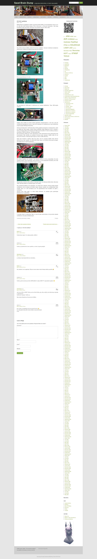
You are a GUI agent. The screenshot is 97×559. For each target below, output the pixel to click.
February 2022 (67, 203)
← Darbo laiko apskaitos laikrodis (24, 224)
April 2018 (67, 270)
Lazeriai (66, 75)
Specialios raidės (68, 115)
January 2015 (67, 326)
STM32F (75, 53)
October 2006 (67, 470)
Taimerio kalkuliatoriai (70, 113)
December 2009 (68, 415)
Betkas (29, 218)
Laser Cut (66, 74)
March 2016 (67, 306)
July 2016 (66, 300)
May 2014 (66, 338)
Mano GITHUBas (68, 506)
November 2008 (68, 433)
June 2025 (67, 145)
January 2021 (67, 222)
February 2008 (67, 446)
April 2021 (67, 218)
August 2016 (67, 299)
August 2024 (67, 160)
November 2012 (68, 364)
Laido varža (68, 105)
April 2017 (67, 287)
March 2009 (67, 428)
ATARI (71, 36)
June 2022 (67, 197)
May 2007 (66, 459)
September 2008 (68, 436)
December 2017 (68, 276)
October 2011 (67, 383)
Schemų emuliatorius (69, 519)
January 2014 (67, 344)
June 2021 (67, 215)
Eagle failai (36, 17)
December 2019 (68, 241)
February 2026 (67, 134)
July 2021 (66, 213)
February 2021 (67, 221)
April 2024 (67, 166)
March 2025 (67, 150)
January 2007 (67, 465)
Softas (66, 509)
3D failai (29, 17)
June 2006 (67, 475)
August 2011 (67, 386)
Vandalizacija (67, 80)
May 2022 (66, 199)
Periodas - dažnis (69, 106)
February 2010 (67, 412)
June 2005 (67, 493)
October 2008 (67, 435)
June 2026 (67, 128)
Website (18, 348)
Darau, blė (67, 516)
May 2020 (66, 234)
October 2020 (67, 226)
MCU (66, 78)
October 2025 (67, 140)
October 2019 (67, 244)
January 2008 (67, 448)
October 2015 (67, 313)
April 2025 (67, 148)
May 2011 (66, 390)
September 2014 (68, 332)
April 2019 (67, 252)
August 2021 (67, 212)
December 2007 (68, 449)
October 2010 (67, 400)
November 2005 (68, 485)
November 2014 (68, 329)
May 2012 (66, 373)
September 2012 (68, 367)
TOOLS (66, 56)
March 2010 (67, 410)
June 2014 (67, 336)
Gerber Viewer (67, 92)
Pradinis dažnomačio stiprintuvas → (50, 224)
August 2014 (67, 334)
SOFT (66, 53)
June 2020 (67, 232)
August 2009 (67, 420)
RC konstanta (68, 107)
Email (18, 344)
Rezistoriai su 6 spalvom (70, 112)
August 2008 (67, 438)
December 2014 (68, 328)
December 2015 (68, 310)
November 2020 (68, 225)
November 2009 (68, 416)
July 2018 (66, 265)
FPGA (66, 45)
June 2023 (67, 180)
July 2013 (66, 352)
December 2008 (68, 432)
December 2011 (68, 380)
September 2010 (68, 402)
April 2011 (67, 391)
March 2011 (67, 393)
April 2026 (67, 131)
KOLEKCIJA (75, 45)
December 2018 (68, 258)
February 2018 (67, 273)
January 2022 (67, 205)
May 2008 (66, 442)
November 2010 (68, 399)
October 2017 (67, 279)
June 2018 (67, 267)
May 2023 (66, 182)
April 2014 (67, 339)
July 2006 (66, 474)
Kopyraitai (45, 548)
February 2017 (67, 290)
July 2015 (66, 318)
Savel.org (66, 507)
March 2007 (67, 462)
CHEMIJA (71, 39)
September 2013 (68, 349)
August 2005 (67, 490)
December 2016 (68, 293)
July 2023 (66, 179)
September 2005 (68, 488)
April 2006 (67, 478)
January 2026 (67, 135)
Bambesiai (67, 65)
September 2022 (68, 193)
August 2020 (67, 229)
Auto (75, 36)
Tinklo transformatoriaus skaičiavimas (72, 116)
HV (69, 45)
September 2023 (68, 176)
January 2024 (67, 170)
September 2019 (68, 245)
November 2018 (68, 260)
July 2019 (66, 248)
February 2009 (67, 429)
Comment (19, 325)
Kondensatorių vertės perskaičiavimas (72, 96)
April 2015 (67, 322)
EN (67, 17)
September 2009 (68, 419)
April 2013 (67, 357)
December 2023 (68, 171)
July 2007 (66, 457)
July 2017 (66, 283)
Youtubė (66, 510)
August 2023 (67, 177)
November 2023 (68, 173)
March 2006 (67, 480)
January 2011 (67, 396)
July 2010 (66, 404)
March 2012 (67, 375)
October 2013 (67, 348)
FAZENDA (67, 42)
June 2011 (67, 389)
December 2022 (68, 189)
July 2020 (66, 231)
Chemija (66, 68)
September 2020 (68, 228)
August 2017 (67, 281)
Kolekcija (56, 17)
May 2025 (66, 147)
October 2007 (67, 452)
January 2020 (67, 239)
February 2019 (67, 255)
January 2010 (67, 413)
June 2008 (67, 441)
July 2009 (66, 422)
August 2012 (67, 368)
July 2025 (66, 144)
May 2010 (66, 407)
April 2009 (67, 426)
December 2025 (68, 137)
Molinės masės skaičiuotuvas (70, 97)
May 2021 (66, 216)
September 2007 (68, 454)
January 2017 (67, 292)
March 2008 (67, 445)
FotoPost (74, 42)
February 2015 (67, 325)
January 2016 (67, 309)
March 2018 (67, 271)
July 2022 (66, 196)
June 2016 (67, 302)
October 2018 (67, 261)
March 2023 (67, 184)
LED (70, 48)
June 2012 (67, 371)
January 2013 (67, 361)
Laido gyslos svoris (69, 103)
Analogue (66, 62)
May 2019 (66, 251)
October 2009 (67, 417)
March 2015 (67, 323)
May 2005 (66, 494)
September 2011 (68, 384)
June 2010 (67, 406)
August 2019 (67, 247)
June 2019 (67, 250)
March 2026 (67, 132)
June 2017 (67, 284)
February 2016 (67, 307)
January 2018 (67, 274)
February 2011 (67, 394)
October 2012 (67, 365)
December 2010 (68, 397)
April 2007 (67, 461)
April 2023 (67, 183)
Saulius (18, 231)
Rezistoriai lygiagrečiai (70, 109)
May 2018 (66, 268)
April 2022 (67, 200)
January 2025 (67, 153)
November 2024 (68, 155)
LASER (66, 48)
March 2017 (67, 289)
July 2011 (66, 387)
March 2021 (67, 219)
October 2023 (67, 174)
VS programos (67, 118)
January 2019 (67, 257)
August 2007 (67, 455)
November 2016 (68, 294)
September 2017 (68, 280)
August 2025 (67, 142)
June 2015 (67, 319)
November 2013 (68, 347)
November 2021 (68, 208)
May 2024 (66, 164)
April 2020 (67, 235)
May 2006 (66, 477)
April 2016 (67, 305)
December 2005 (68, 484)
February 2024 (67, 168)
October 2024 (67, 157)
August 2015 (67, 316)
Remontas (76, 50)
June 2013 (67, 354)
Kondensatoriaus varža (69, 94)
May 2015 (66, 320)
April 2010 (67, 409)
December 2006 (68, 467)
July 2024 (66, 161)
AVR (65, 39)
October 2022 (67, 192)
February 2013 (67, 360)
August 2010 (67, 403)
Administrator (24, 218)
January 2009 (67, 430)
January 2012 (67, 378)
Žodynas (49, 17)
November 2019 (68, 242)
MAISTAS (74, 48)
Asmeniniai (67, 64)
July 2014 (66, 335)
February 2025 (67, 151)
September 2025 (68, 141)
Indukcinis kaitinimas (69, 72)
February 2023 (67, 186)
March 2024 (67, 167)
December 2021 (68, 206)
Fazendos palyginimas (69, 90)
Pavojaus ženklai (68, 100)
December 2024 (68, 154)
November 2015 (68, 312)
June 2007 (67, 458)
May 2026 (66, 129)
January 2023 (67, 187)
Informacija (62, 17)
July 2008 (66, 439)
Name (18, 339)
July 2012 (66, 370)
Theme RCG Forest (56, 556)
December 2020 (68, 223)
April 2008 (67, 444)
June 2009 (67, 423)
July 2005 (66, 491)
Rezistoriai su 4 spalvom (70, 110)
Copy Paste (43, 17)
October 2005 (67, 487)
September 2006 (68, 471)
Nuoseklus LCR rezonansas (70, 99)
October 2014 (67, 331)
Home (16, 17)
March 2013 (67, 358)
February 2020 (67, 238)
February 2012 (67, 377)
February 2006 (67, 481)
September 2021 (68, 210)
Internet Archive (68, 503)
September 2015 (68, 315)
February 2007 (67, 464)
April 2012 (67, 374)
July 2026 (66, 127)
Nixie (70, 50)
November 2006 (68, 468)
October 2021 (67, 209)
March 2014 (67, 341)
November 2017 (68, 277)
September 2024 (68, 158)
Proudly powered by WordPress (47, 556)
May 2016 (66, 303)
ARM (68, 36)
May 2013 (66, 355)
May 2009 (66, 425)
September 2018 (68, 263)
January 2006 (67, 483)
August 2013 (67, 351)
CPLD (76, 39)
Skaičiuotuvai (23, 17)
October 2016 (67, 296)
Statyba (69, 53)
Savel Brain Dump (23, 2)
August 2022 (67, 195)
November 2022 (68, 190)
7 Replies (56, 218)
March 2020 (67, 237)
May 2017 (66, 286)
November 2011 (68, 381)
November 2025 (68, 138)
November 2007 (68, 451)
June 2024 (67, 163)
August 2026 (67, 125)
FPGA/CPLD (67, 70)
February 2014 (67, 342)
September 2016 (68, 297)
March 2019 (67, 254)
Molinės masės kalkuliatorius (70, 517)
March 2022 (67, 202)
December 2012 (68, 362)
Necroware (66, 50)
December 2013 (68, 345)
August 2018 (67, 264)
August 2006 (67, 472)
